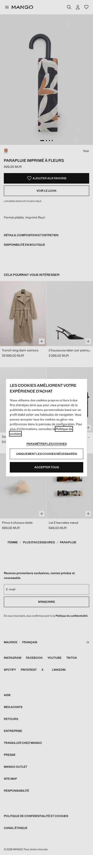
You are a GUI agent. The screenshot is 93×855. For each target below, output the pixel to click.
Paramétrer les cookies (46, 444)
